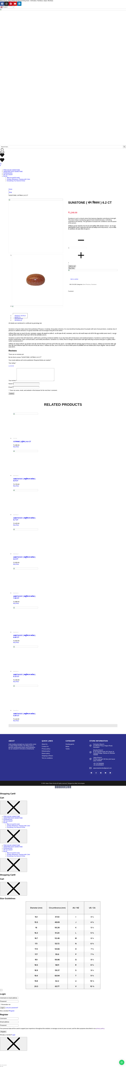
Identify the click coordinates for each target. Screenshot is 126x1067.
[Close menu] (13, 807)
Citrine (15, 438)
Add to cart (72, 266)
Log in (2, 1007)
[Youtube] (15, 4)
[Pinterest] (11, 4)
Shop (10, 192)
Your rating (12, 363)
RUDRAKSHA (7, 173)
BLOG (5, 176)
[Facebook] (2, 4)
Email (11, 387)
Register (11, 1011)
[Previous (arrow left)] (0, 1066)
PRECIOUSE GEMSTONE (11, 170)
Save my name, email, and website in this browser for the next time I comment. (33, 390)
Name (11, 383)
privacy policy (100, 1028)
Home (10, 189)
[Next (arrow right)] (2, 1066)
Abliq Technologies (80, 783)
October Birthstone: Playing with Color (18, 179)
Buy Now (71, 268)
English (5, 7)
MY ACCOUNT (8, 174)
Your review (13, 380)
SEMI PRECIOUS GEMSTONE (13, 171)
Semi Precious (87, 284)
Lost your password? (11, 1007)
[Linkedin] (19, 4)
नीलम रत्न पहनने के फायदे (13, 177)
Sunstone (93, 284)
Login (13, 1035)
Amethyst (16, 475)
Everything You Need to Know (16, 181)
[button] (63, 725)
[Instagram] (6, 4)
